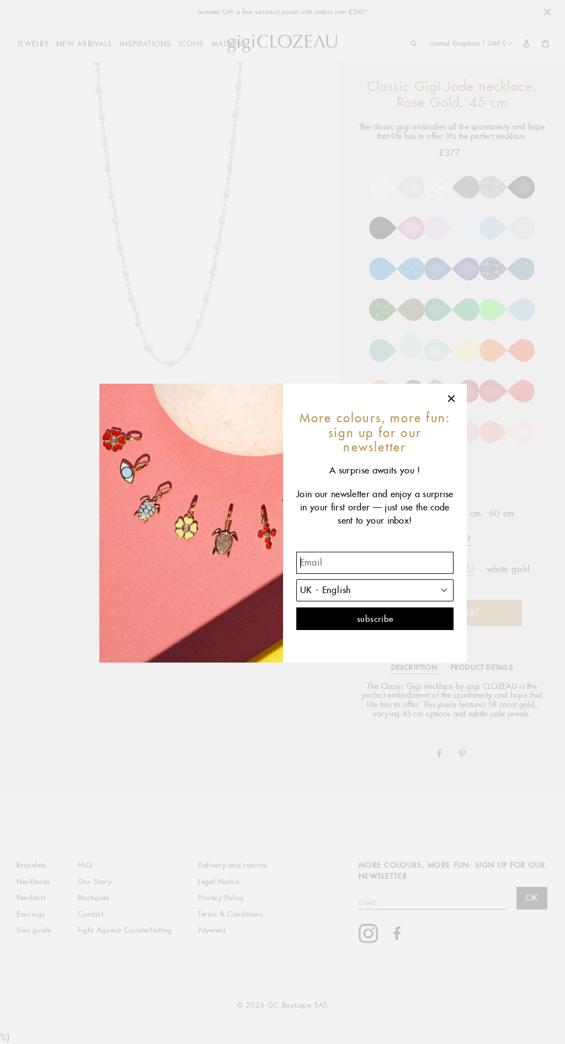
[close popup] (452, 398)
